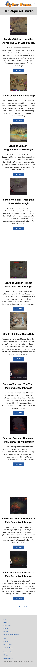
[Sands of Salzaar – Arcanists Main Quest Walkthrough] (18, 560)
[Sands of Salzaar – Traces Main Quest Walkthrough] (18, 270)
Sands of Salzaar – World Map (18, 95)
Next (25, 606)
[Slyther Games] (18, 3)
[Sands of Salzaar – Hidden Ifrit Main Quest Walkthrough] (18, 506)
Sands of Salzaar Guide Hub (18, 334)
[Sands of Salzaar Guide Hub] (18, 321)
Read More (19, 71)
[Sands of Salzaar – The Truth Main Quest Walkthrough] (18, 372)
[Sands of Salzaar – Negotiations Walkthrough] (18, 133)
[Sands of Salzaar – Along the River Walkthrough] (18, 187)
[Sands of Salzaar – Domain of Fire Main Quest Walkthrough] (18, 425)
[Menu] (2, 3)
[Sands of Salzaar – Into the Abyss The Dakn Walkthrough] (18, 27)
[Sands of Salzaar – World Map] (18, 83)
